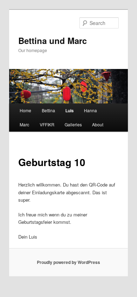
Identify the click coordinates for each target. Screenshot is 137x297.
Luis (69, 110)
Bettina (48, 110)
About (97, 124)
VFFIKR (47, 124)
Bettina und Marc (52, 40)
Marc (24, 124)
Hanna (90, 110)
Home (25, 110)
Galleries (73, 124)
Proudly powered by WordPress (68, 262)
